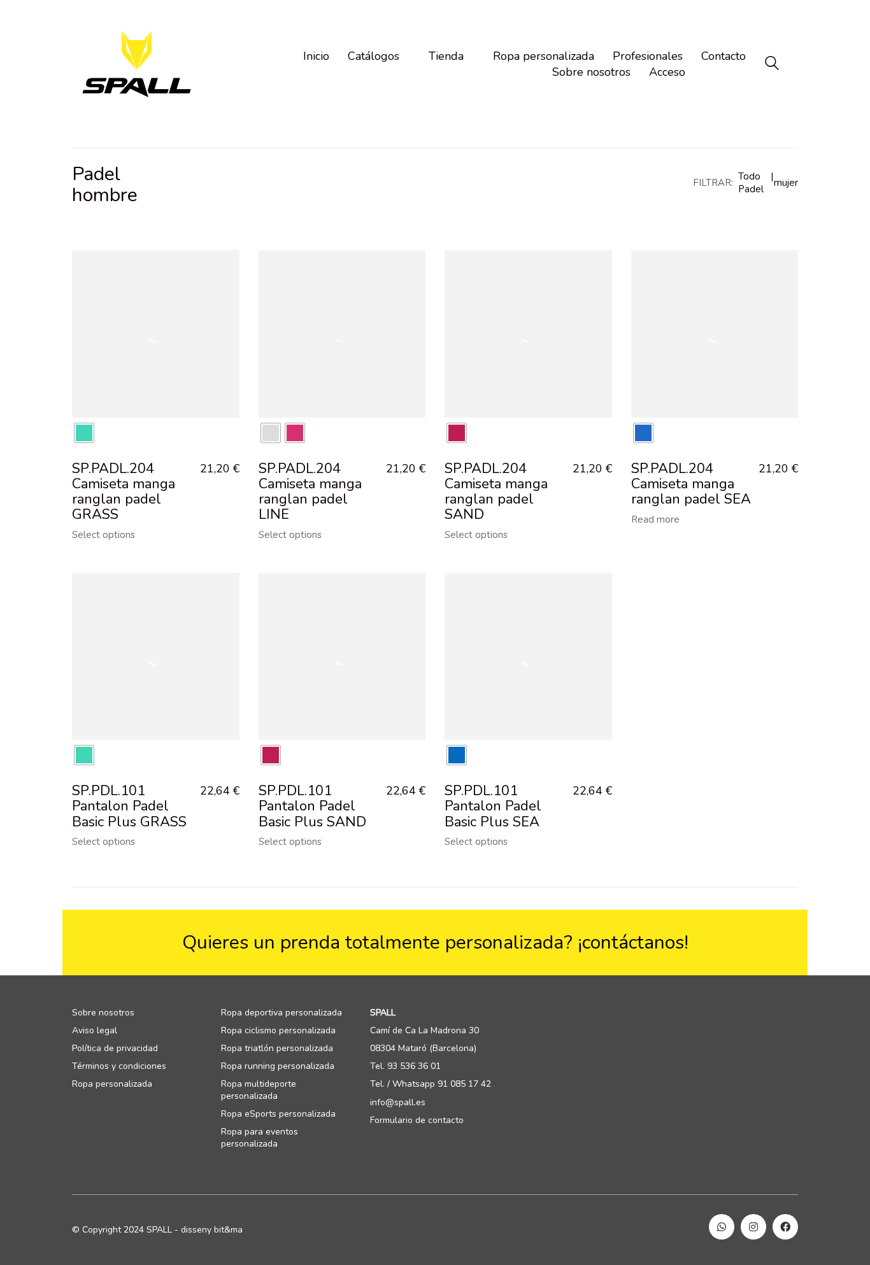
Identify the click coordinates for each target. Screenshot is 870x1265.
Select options (103, 535)
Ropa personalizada (112, 1084)
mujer (786, 182)
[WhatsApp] (721, 1227)
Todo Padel (751, 182)
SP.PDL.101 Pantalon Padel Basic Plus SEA (493, 806)
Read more (655, 520)
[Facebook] (785, 1227)
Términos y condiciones (119, 1066)
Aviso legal (94, 1030)
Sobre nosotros (103, 1013)
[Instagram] (753, 1227)
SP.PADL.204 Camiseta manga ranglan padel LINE (310, 492)
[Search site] (772, 65)
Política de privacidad (115, 1048)
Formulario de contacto (417, 1120)
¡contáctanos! (633, 942)
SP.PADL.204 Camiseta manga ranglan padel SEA (691, 484)
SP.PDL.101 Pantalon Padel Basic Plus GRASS (129, 806)
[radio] (84, 432)
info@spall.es (397, 1102)
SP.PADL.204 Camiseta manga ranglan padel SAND (496, 492)
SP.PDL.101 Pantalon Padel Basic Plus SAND (312, 806)
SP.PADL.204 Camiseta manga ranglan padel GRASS (123, 492)
